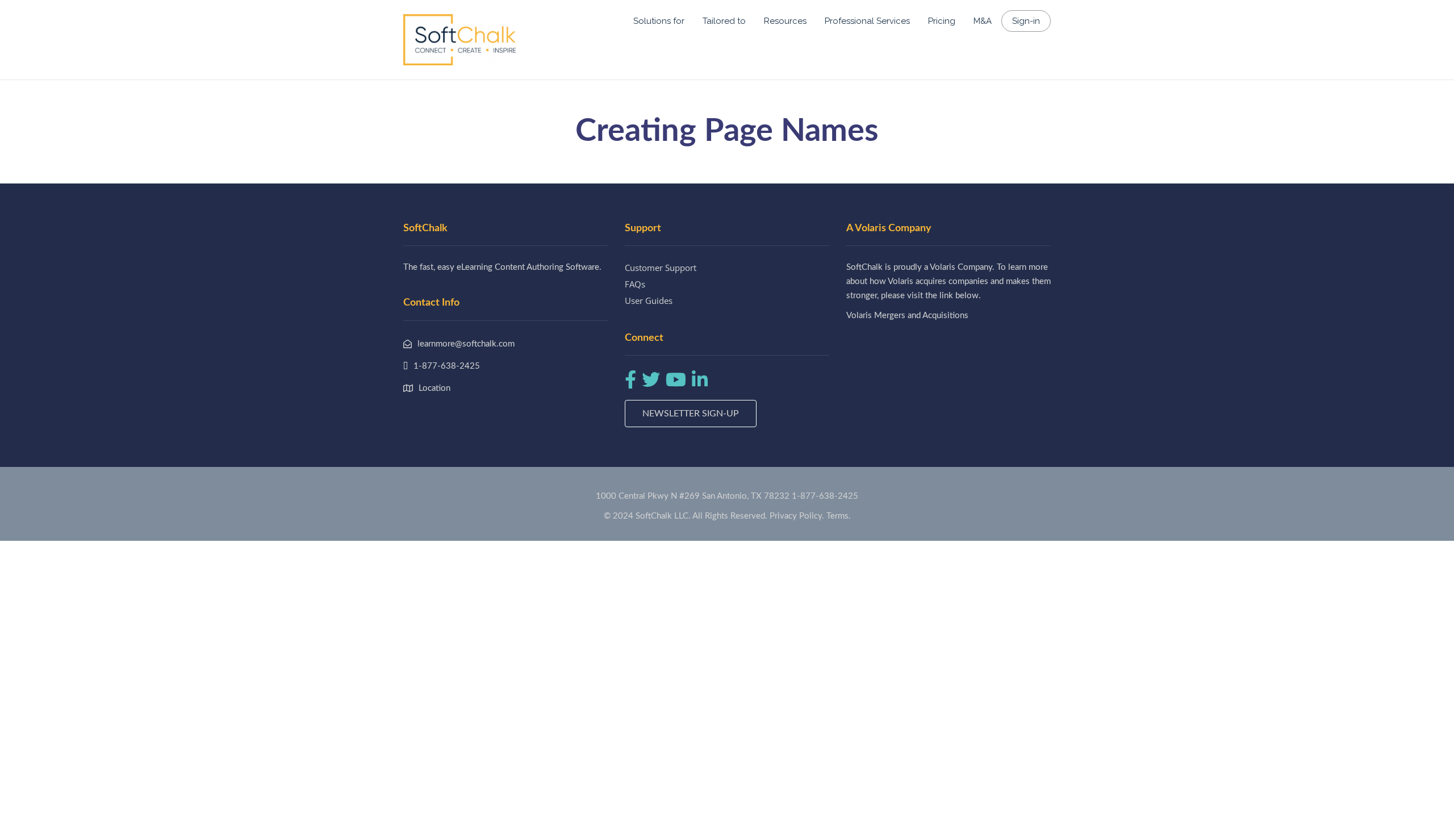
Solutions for (658, 21)
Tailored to (724, 21)
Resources (785, 21)
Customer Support (660, 267)
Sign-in (1026, 21)
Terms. (838, 516)
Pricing (941, 21)
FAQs (635, 284)
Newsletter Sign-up (690, 413)
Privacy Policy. (797, 516)
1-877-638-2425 (825, 496)
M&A (982, 21)
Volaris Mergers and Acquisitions (907, 315)
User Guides (648, 300)
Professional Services (867, 21)
